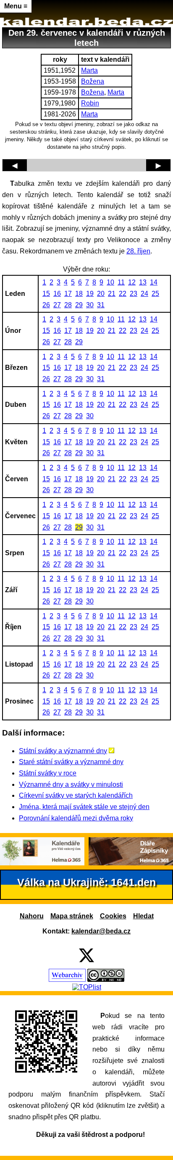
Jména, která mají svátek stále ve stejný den (84, 806)
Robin (90, 103)
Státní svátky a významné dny (63, 750)
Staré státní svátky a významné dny (71, 761)
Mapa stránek (71, 916)
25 (155, 293)
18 (79, 293)
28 (68, 304)
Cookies (113, 916)
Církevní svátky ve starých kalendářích (76, 795)
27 (57, 304)
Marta (89, 70)
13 (143, 282)
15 (46, 293)
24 (144, 293)
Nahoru (32, 916)
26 (46, 304)
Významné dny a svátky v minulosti (71, 784)
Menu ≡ (15, 6)
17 (68, 293)
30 (90, 304)
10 (110, 282)
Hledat (143, 916)
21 (111, 293)
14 (153, 282)
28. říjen (138, 251)
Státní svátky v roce (47, 773)
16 (57, 293)
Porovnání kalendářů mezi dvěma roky (76, 818)
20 (101, 293)
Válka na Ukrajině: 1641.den (86, 882)
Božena (92, 81)
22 (122, 293)
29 (79, 304)
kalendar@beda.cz (101, 931)
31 (101, 304)
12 (132, 282)
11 (121, 282)
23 (133, 293)
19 (90, 293)
